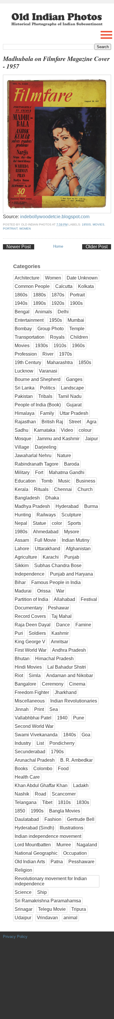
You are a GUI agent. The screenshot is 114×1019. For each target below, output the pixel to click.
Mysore (71, 531)
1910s (59, 345)
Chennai (63, 489)
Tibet (47, 802)
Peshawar (58, 607)
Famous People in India (56, 582)
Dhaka (52, 497)
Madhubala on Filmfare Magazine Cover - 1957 (56, 62)
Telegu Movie (52, 909)
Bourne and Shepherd (38, 379)
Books (21, 768)
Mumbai (76, 320)
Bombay (23, 328)
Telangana (26, 802)
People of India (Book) (38, 404)
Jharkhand (66, 692)
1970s (65, 354)
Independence (29, 573)
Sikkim (22, 565)
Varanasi (48, 370)
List (40, 743)
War (60, 590)
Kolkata (86, 286)
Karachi (51, 557)
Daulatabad (27, 819)
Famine (83, 624)
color (57, 523)
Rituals (41, 489)
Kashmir (60, 633)
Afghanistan (78, 548)
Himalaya (24, 413)
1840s (69, 734)
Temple (76, 328)
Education (25, 480)
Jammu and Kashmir (58, 438)
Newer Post (18, 246)
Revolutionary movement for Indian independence (51, 881)
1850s (84, 362)
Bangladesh (27, 497)
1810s (64, 802)
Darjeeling (45, 447)
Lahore (22, 548)
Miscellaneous (30, 700)
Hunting (23, 514)
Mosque (23, 438)
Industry (23, 743)
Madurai (23, 590)
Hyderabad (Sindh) (34, 827)
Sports (74, 523)
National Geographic (36, 853)
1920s (57, 303)
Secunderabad (30, 751)
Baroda (71, 464)
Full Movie (45, 540)
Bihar (20, 582)
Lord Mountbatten (33, 844)
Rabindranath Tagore (36, 464)
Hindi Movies (28, 667)
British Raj (52, 421)
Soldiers (37, 633)
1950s (86, 224)
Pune (78, 717)
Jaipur (91, 438)
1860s (21, 294)
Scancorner (64, 793)
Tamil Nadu (70, 396)
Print (39, 709)
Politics (47, 387)
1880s (39, 294)
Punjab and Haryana (71, 573)
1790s (57, 751)
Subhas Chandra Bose (58, 565)
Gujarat (74, 404)
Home (58, 246)
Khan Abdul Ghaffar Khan (41, 785)
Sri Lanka (24, 387)
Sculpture (71, 514)
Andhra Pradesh (69, 650)
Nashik (22, 793)
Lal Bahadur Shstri (66, 667)
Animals (43, 311)
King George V (30, 641)
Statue (39, 523)
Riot (19, 675)
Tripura (78, 909)
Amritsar (59, 641)
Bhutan (22, 658)
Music (64, 480)
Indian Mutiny (75, 540)
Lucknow (24, 370)
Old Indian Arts (30, 861)
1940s (21, 303)
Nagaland (87, 844)
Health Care (27, 777)
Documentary (28, 607)
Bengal (22, 311)
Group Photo (50, 328)
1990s (37, 810)
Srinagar (23, 909)
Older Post (97, 246)
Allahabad (64, 599)
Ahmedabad (45, 531)
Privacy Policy (15, 936)
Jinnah (22, 709)
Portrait (10, 228)
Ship (42, 892)
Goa (86, 734)
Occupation (75, 853)
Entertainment (29, 320)
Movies (98, 224)
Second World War (34, 726)
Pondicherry (62, 743)
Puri (19, 633)
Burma (91, 506)
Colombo (42, 768)
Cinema (77, 683)
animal (70, 917)
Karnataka (44, 430)
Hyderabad (67, 506)
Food (63, 768)
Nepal (21, 523)
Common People (32, 286)
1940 (62, 717)
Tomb (47, 480)
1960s (78, 345)
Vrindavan (47, 917)
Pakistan (24, 396)
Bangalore (25, 683)
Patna (57, 861)
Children (79, 337)
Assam (22, 540)
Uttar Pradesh (74, 413)
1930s (41, 345)
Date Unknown (82, 277)
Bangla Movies (64, 810)
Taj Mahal (61, 616)
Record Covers (30, 616)
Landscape (72, 387)
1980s (21, 531)
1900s (76, 303)
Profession (26, 354)
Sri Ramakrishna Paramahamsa (48, 900)
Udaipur (23, 917)
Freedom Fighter (32, 692)
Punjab (71, 557)
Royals (57, 337)
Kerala (21, 489)
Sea (53, 709)
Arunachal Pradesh (35, 760)
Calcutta (63, 286)
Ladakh (81, 785)
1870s (57, 294)
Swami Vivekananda (36, 734)
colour (85, 430)
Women (25, 228)
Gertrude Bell (80, 819)
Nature (64, 455)
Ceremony (52, 683)
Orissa (44, 590)
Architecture (27, 277)
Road (40, 793)
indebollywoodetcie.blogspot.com (54, 216)
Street (75, 421)
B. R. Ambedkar (76, 760)
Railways (46, 514)
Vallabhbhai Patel (33, 717)
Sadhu (21, 430)
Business (85, 480)
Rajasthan (25, 421)
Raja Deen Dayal (33, 624)
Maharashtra (60, 362)
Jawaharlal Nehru (33, 455)
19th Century (28, 362)
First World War (30, 650)
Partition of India (31, 599)
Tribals (45, 396)
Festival (89, 599)
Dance (63, 624)
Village (22, 447)
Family (47, 413)
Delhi (63, 311)
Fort (39, 472)
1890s (39, 303)
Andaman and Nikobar (69, 675)
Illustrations (71, 827)
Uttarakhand (47, 548)
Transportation (29, 337)
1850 (20, 810)
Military (22, 472)
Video (67, 430)
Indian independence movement (48, 836)
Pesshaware (81, 861)
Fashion (52, 819)
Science (23, 892)
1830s (82, 802)
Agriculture (26, 557)
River (47, 354)
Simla (35, 675)
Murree (63, 844)
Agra (91, 421)
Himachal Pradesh (54, 658)
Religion (23, 870)
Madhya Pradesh (32, 506)
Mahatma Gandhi (66, 472)
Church (85, 489)
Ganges (74, 379)
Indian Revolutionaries (73, 700)
